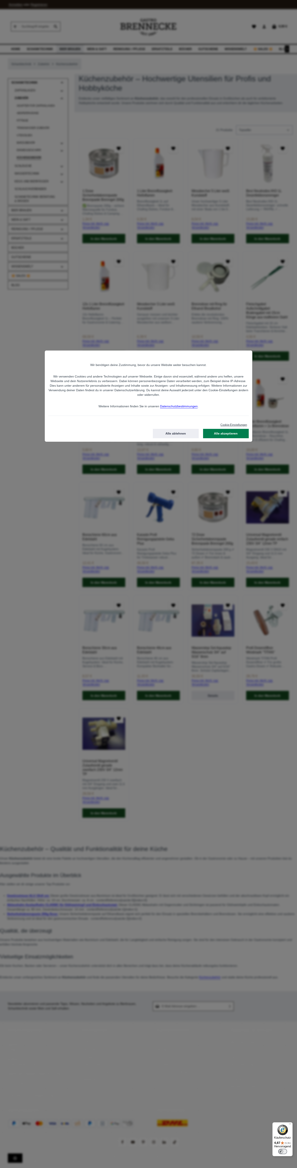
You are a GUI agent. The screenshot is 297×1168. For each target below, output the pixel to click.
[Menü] (290, 1125)
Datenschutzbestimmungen (179, 406)
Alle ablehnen (175, 433)
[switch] (282, 1151)
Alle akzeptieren (226, 433)
